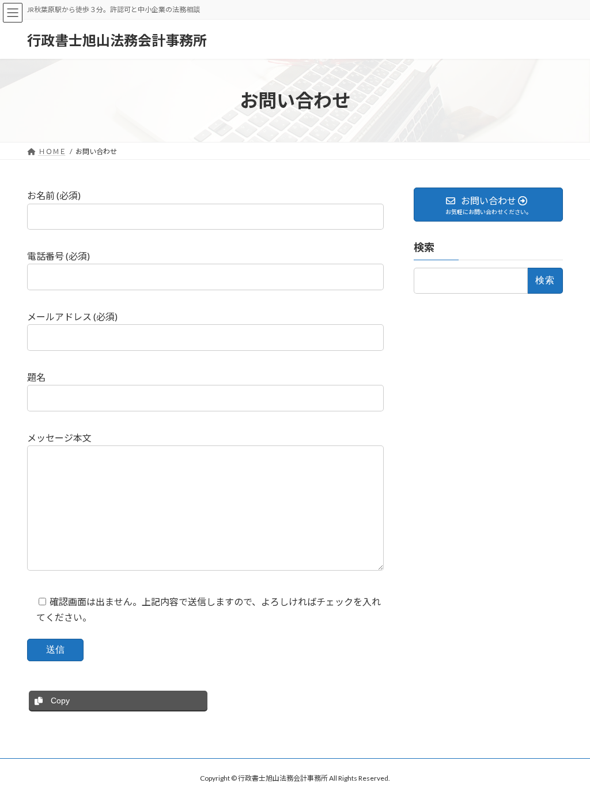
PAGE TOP (564, 763)
